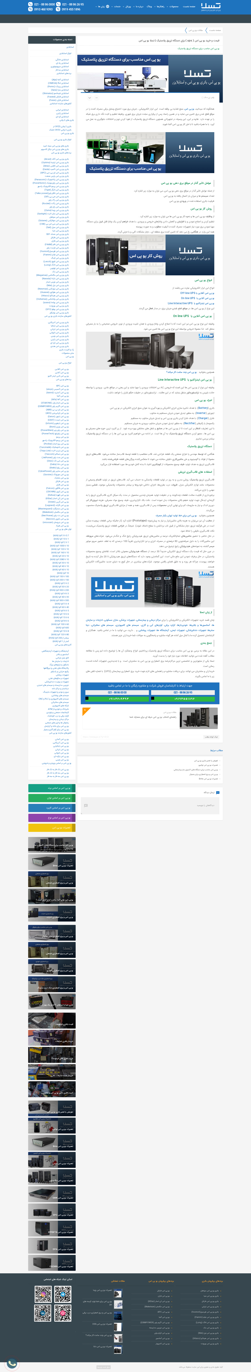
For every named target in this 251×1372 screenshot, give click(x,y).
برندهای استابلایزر (64, 73)
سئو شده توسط (103, 1367)
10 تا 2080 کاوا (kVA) (59, 559)
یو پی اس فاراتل (62, 481)
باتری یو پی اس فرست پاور (58, 248)
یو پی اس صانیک (61, 478)
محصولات (173, 7)
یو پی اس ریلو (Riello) (59, 467)
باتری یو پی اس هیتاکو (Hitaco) (55, 295)
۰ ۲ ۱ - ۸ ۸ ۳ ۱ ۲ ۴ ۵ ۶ (119, 692)
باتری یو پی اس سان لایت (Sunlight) (53, 213)
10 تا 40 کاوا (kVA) (60, 566)
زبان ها (101, 7)
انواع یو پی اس (65, 363)
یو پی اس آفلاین (62, 369)
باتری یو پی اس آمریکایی (58, 322)
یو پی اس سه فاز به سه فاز (58, 776)
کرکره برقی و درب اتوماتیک (58, 716)
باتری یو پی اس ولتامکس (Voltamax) (52, 299)
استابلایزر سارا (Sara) (60, 90)
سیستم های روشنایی (60, 695)
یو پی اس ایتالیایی (61, 746)
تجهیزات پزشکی (62, 675)
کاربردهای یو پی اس (63, 644)
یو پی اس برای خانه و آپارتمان (56, 726)
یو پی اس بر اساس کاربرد (58, 808)
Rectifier (189, 423)
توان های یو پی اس (63, 529)
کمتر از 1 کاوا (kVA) (61, 641)
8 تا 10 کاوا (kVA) (61, 631)
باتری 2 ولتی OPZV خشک (60, 130)
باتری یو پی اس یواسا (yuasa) (56, 302)
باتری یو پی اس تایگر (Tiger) (56, 190)
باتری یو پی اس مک (60, 271)
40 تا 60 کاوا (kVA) (60, 607)
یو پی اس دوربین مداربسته (159, 1327)
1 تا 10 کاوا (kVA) (61, 539)
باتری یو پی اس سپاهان (59, 217)
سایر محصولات (68, 353)
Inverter (201, 413)
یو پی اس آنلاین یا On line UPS (197, 298)
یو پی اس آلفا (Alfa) (60, 399)
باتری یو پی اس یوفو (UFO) (57, 309)
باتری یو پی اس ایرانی (59, 329)
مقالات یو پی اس (196, 30)
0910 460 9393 (43, 9)
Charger (203, 418)
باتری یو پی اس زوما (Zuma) (56, 210)
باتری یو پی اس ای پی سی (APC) (54, 172)
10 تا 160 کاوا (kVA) (60, 552)
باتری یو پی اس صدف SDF (57, 234)
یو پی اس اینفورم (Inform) (57, 423)
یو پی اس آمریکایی (61, 742)
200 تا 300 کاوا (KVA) (59, 590)
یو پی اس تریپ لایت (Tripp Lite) (54, 450)
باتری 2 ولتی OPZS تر (62, 126)
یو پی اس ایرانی (62, 749)
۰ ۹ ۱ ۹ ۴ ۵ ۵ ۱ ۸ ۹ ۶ (184, 699)
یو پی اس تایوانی (61, 753)
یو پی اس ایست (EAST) (58, 420)
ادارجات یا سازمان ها (60, 661)
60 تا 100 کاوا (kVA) (60, 624)
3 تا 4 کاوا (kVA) (62, 593)
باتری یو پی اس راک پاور (58, 200)
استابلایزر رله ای (62, 63)
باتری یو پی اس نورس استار (57, 282)
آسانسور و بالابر (62, 654)
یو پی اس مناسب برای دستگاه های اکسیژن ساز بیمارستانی (196, 769)
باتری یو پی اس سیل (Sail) (57, 227)
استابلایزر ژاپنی (62, 113)
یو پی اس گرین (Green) (58, 502)
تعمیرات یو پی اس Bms (208, 778)
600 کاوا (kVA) (62, 627)
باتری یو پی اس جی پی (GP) (56, 196)
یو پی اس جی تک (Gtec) (58, 461)
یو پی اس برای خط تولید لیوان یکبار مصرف (176, 516)
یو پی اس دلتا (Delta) (59, 464)
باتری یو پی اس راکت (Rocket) (55, 203)
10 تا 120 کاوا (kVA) (60, 549)
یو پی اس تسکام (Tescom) (57, 454)
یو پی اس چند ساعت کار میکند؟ (181, 372)
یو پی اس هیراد (62, 525)
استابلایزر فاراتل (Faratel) (58, 96)
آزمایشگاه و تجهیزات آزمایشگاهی (55, 651)
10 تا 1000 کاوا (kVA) (59, 545)
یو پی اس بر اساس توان (58, 798)
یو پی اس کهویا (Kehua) (58, 495)
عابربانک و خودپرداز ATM (58, 709)
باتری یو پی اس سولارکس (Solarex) (53, 220)
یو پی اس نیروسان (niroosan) (56, 522)
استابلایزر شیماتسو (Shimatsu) (56, 93)
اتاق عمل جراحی (62, 658)
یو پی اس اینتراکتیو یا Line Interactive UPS (191, 303)
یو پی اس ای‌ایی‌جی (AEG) (57, 413)
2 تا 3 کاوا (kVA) (62, 583)
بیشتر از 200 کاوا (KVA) (59, 638)
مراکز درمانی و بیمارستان (59, 719)
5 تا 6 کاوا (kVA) (62, 610)
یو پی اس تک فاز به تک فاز (58, 769)
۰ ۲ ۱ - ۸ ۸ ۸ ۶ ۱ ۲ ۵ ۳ (184, 692)
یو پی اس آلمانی (62, 739)
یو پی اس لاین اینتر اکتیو (58, 376)
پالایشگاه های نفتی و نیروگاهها (56, 668)
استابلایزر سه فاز (62, 70)
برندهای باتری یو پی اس (61, 152)
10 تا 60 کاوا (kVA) (60, 569)
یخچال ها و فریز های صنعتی (57, 722)
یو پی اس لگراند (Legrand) (57, 505)
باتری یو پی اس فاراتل (60, 237)
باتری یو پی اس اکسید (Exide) (56, 169)
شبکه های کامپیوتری (60, 705)
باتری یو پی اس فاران (60, 241)
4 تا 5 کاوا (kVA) (62, 604)
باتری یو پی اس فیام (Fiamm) (56, 254)
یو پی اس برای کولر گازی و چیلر (56, 729)
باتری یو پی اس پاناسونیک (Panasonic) (51, 179)
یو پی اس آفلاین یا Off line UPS (197, 293)
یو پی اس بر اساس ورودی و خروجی (56, 763)
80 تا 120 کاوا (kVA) (60, 634)
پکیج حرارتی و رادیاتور (60, 671)
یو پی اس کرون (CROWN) (57, 491)
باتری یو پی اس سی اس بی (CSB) (54, 224)
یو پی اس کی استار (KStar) (57, 498)
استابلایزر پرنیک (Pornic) (58, 86)
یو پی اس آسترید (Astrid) (57, 392)
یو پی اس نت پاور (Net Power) (55, 515)
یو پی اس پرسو (62, 437)
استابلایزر (70, 47)
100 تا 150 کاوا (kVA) (59, 576)
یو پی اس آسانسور (163, 1338)
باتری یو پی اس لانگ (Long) (56, 265)
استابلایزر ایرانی (62, 110)
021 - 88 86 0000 (44, 4)
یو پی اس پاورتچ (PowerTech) (55, 433)
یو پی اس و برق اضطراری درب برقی (97, 1312)
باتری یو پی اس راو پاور (59, 207)
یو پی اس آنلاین (62, 372)
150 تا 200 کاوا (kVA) (59, 580)
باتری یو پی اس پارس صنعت (57, 176)
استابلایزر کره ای (62, 116)
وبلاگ (149, 7)
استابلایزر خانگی (62, 59)
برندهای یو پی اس (63, 379)
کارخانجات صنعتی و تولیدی (57, 712)
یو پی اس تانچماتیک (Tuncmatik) (54, 447)
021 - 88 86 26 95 (72, 4)
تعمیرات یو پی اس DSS (102, 1324)
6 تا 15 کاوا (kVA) (61, 617)
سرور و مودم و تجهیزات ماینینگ (56, 692)
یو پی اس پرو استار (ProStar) (56, 444)
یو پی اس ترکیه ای (61, 756)
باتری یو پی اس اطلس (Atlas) (56, 166)
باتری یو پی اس (67, 133)
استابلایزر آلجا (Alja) (60, 79)
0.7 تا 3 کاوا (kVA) (61, 535)
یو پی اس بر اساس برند (59, 788)
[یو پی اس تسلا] (211, 7)
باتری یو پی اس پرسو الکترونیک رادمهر (53, 186)
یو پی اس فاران (62, 485)
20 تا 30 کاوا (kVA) (60, 586)
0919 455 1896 (70, 9)
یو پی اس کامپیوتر (163, 1343)
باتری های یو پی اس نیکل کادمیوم (55, 149)
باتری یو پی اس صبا (60, 231)
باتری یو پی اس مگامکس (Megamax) (52, 275)
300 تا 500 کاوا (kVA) (59, 600)
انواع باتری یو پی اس (62, 139)
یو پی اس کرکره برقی (162, 1333)
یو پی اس (189, 109)
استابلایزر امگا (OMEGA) (58, 83)
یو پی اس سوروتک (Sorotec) (56, 474)
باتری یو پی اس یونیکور (59, 312)
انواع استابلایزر (65, 53)
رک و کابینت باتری (66, 349)
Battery (203, 408)
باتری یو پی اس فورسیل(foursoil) (54, 251)
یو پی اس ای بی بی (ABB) (57, 409)
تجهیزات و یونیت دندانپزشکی (57, 682)
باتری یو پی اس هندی (60, 346)
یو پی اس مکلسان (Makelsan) (55, 512)
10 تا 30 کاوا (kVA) (60, 563)
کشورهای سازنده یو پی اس (60, 733)
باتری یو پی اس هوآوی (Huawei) (54, 292)
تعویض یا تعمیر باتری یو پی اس (206, 760)
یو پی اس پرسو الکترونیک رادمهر (55, 440)
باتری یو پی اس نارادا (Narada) (55, 278)
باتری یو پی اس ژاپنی (60, 339)
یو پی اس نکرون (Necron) (57, 519)
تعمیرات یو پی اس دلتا (102, 1346)
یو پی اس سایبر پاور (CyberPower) (53, 471)
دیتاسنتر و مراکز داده (60, 688)
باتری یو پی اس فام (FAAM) (57, 244)
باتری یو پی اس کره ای (59, 343)
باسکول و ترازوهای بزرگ (59, 664)
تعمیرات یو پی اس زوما (102, 1290)
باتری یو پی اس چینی (60, 336)
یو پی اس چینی (62, 760)
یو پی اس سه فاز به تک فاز (58, 773)
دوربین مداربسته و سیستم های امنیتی (53, 685)
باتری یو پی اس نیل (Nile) (58, 285)
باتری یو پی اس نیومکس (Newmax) (53, 289)
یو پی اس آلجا (63, 396)
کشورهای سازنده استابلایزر (60, 103)
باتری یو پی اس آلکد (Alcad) (56, 159)
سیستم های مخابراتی (60, 702)
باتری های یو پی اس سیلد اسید (56, 146)
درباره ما (139, 7)
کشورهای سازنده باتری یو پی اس (57, 316)
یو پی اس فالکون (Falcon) (57, 488)
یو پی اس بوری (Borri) (59, 426)
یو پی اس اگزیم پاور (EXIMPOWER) (53, 406)
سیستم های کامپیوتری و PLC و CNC (54, 699)
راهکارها (160, 7)
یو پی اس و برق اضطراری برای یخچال (204, 774)
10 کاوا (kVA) (63, 573)
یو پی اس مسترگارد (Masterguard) (53, 508)
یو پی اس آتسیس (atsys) (57, 389)
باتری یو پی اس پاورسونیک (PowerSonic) (51, 183)
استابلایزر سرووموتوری (60, 66)
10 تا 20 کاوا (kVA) (60, 556)
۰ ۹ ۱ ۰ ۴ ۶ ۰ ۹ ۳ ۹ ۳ (119, 699)
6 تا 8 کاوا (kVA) (62, 621)
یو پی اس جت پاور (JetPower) (55, 457)
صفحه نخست (189, 7)
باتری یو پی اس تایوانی (59, 332)
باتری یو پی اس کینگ (60, 258)
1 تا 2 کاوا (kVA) (62, 542)
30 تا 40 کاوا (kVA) (60, 597)
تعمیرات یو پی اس (61, 828)
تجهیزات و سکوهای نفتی (58, 678)
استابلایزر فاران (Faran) (59, 100)
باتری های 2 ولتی (66, 120)
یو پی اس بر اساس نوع (59, 818)
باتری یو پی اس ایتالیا (60, 326)
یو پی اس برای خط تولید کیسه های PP (97, 1303)
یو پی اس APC (62, 386)
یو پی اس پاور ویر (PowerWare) (55, 430)
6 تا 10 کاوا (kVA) (61, 614)
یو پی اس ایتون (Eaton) (58, 416)
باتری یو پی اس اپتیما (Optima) (55, 162)
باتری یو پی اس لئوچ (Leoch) (56, 261)
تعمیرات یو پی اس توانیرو (208, 765)
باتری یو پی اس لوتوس (59, 268)
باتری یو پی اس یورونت (59, 306)
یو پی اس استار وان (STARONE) (55, 403)
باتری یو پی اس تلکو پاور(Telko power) (52, 193)
